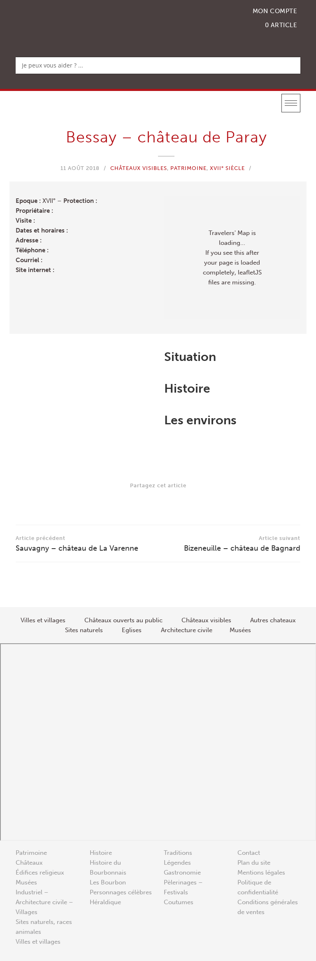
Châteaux (29, 862)
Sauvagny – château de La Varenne (77, 544)
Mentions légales (261, 872)
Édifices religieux (40, 872)
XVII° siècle (227, 168)
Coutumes (178, 902)
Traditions (178, 852)
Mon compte (275, 11)
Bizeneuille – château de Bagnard (242, 544)
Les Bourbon (108, 882)
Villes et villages (38, 941)
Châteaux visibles (138, 168)
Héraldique (105, 902)
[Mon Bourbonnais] (58, 23)
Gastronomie (182, 872)
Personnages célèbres (121, 892)
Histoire (101, 852)
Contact (248, 852)
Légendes (177, 862)
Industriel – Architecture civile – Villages (44, 902)
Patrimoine (188, 168)
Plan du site (253, 862)
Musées (26, 882)
